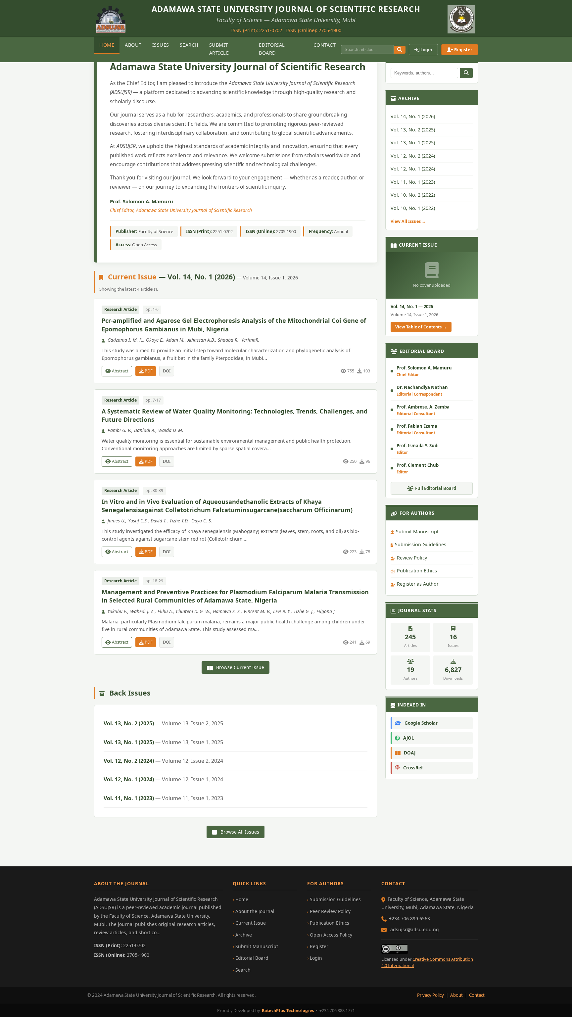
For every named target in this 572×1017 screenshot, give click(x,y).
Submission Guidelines (420, 545)
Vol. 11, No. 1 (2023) (163, 798)
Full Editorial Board (435, 489)
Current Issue (250, 923)
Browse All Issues (239, 832)
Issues (160, 45)
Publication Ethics (417, 571)
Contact (324, 45)
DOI (166, 371)
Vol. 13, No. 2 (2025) (163, 723)
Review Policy (412, 558)
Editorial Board (272, 49)
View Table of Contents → (421, 327)
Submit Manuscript (417, 531)
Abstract (119, 371)
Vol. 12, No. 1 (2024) (163, 779)
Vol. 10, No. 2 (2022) (413, 195)
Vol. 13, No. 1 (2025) (163, 742)
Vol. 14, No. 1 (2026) (413, 117)
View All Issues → (408, 221)
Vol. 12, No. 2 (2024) (163, 760)
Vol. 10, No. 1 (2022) (413, 208)
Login (425, 50)
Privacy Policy (430, 995)
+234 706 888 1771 (337, 1010)
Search (189, 45)
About (133, 45)
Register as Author (418, 584)
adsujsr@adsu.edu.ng (414, 929)
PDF (148, 371)
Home (106, 45)
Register (462, 50)
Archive (243, 935)
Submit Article (219, 49)
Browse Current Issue (239, 667)
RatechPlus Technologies (288, 1010)
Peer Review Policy (330, 911)
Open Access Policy (331, 935)
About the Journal (254, 911)
